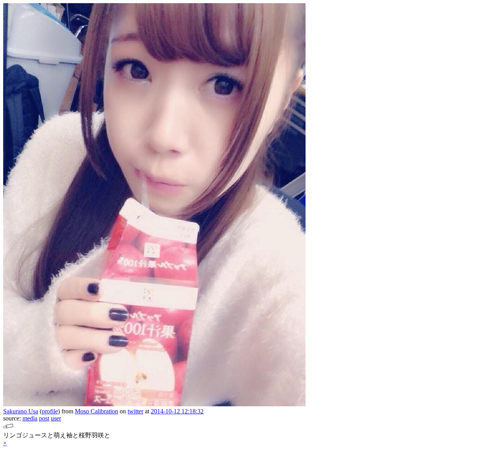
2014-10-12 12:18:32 (177, 411)
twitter (135, 411)
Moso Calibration (96, 411)
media (29, 418)
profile (50, 411)
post (44, 418)
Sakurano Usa (20, 411)
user (56, 418)
